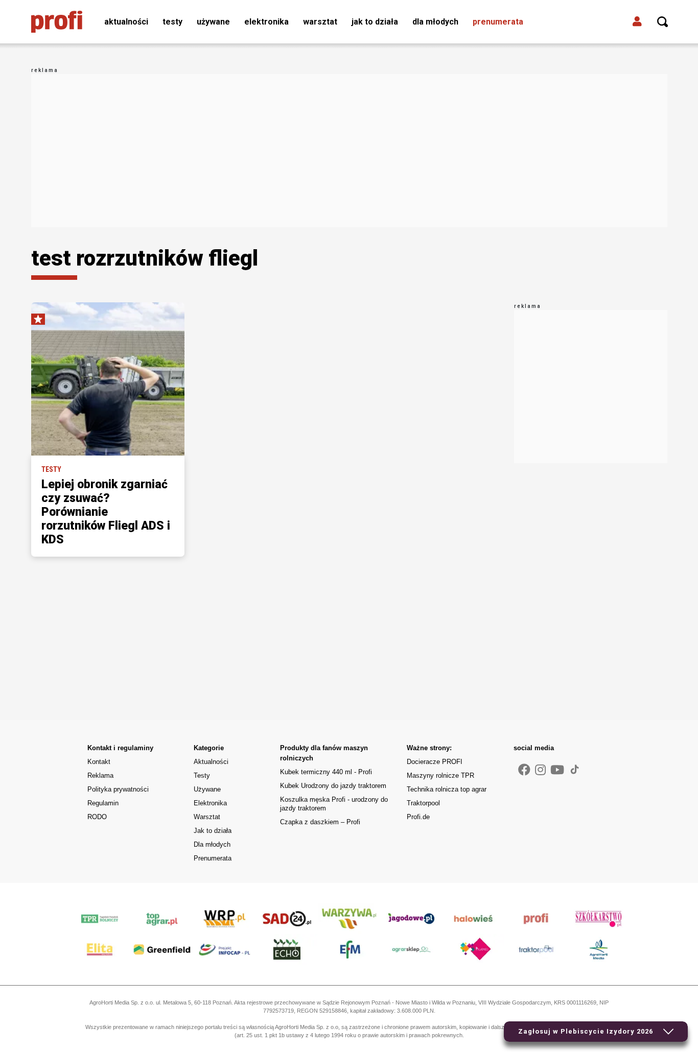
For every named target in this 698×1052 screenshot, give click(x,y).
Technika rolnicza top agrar (446, 789)
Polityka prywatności (118, 789)
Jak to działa (375, 22)
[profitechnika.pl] (56, 22)
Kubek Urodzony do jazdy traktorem (333, 786)
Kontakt (98, 762)
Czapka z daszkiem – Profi (320, 822)
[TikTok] (575, 769)
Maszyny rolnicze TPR (440, 775)
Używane (213, 22)
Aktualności (126, 22)
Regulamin (103, 803)
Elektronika (266, 22)
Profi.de (418, 817)
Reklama (100, 775)
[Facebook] (524, 770)
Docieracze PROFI (434, 762)
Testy (172, 22)
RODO (97, 817)
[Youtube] (557, 770)
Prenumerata (498, 22)
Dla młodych (435, 22)
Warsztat (320, 22)
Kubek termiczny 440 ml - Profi (326, 772)
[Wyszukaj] (662, 22)
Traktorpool (423, 803)
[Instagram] (540, 770)
